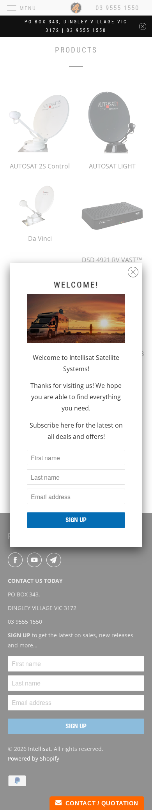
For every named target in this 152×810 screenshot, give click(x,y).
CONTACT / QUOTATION (100, 803)
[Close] (133, 272)
